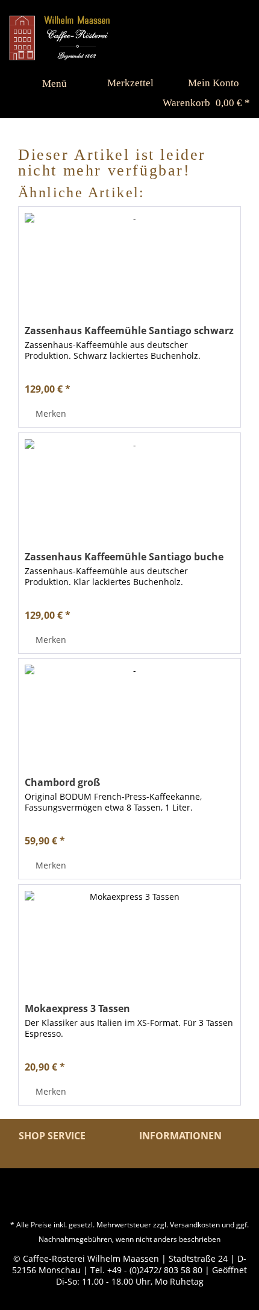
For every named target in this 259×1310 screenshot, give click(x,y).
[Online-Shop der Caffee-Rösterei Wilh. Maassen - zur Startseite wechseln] (59, 37)
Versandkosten (195, 1225)
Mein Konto (213, 83)
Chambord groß (62, 782)
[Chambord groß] (129, 719)
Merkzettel (130, 83)
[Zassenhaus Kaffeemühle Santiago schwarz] (129, 267)
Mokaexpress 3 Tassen (77, 1008)
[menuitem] (49, 83)
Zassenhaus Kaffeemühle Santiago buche (124, 557)
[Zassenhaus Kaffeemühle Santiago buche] (129, 493)
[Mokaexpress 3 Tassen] (129, 945)
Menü (54, 83)
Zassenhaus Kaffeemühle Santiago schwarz (129, 330)
